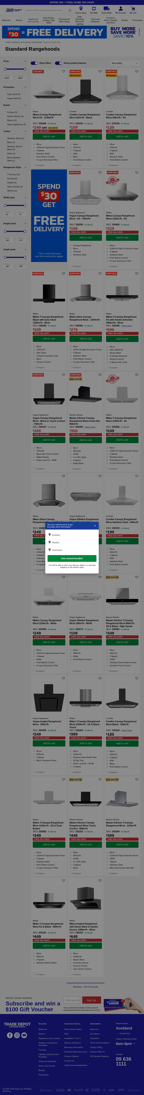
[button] (72, 535)
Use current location (72, 558)
